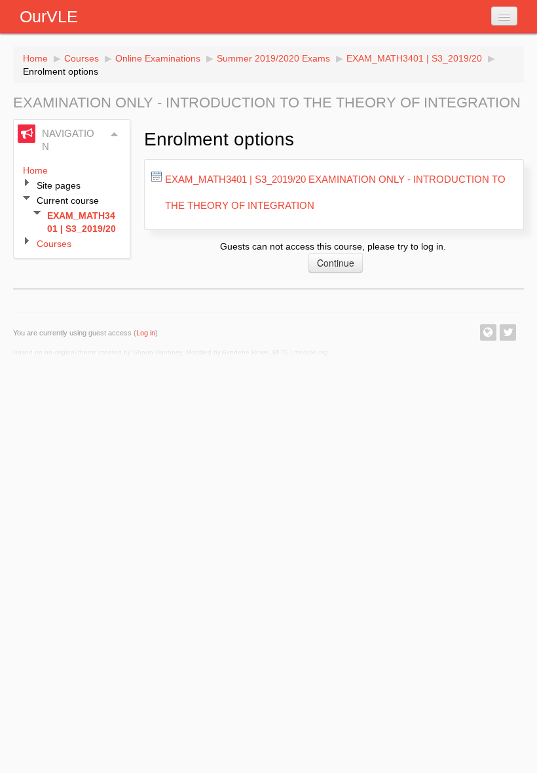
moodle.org (311, 352)
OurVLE (49, 16)
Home (35, 58)
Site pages (59, 185)
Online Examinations (157, 58)
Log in (145, 333)
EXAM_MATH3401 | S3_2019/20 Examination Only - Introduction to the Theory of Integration (335, 192)
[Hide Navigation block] (114, 134)
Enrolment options (60, 71)
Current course (68, 200)
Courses (81, 58)
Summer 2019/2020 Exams (273, 58)
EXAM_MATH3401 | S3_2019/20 (414, 58)
